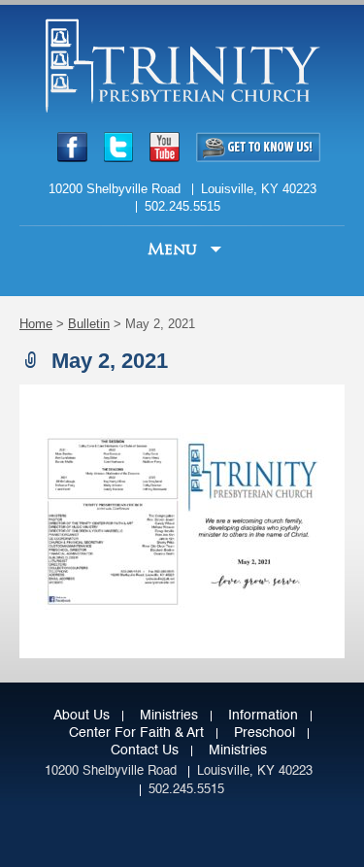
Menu (175, 249)
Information (263, 715)
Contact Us (145, 750)
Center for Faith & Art (136, 733)
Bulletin (89, 324)
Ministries (169, 715)
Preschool (264, 733)
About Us (81, 715)
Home (35, 324)
